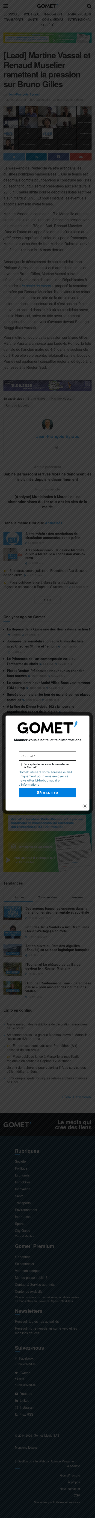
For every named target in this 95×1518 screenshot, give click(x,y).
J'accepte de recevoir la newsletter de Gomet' (46, 766)
